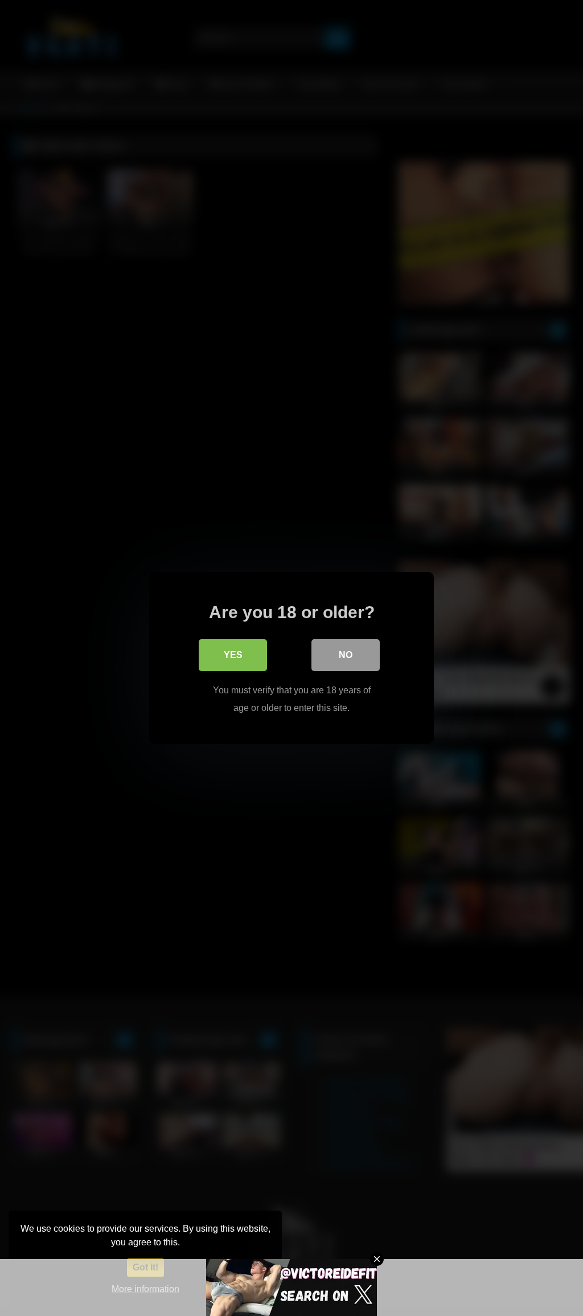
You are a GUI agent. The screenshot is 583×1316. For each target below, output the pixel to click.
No (345, 655)
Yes (233, 655)
